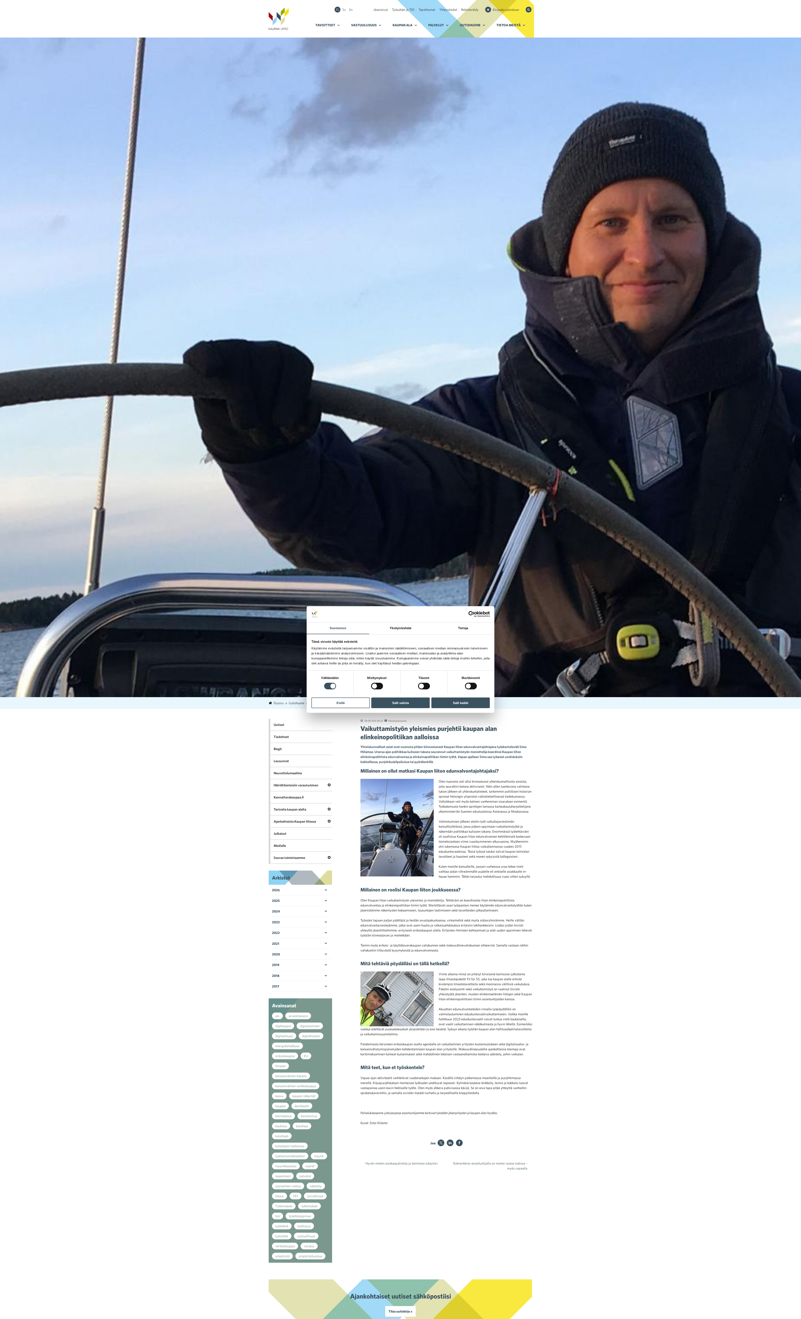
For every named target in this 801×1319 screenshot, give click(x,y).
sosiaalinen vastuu (288, 1186)
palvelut (305, 1176)
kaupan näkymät (303, 1096)
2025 (276, 900)
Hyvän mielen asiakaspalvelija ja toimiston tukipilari (401, 1163)
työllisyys (304, 1226)
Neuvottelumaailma (288, 773)
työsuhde (281, 1236)
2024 (276, 911)
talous (279, 1196)
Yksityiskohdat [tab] (400, 628)
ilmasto (280, 1066)
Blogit (278, 749)
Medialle (280, 845)
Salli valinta (400, 702)
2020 (276, 954)
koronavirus (309, 1116)
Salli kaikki (460, 702)
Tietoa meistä (508, 25)
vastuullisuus (306, 1236)
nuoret (310, 1166)
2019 (275, 965)
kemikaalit (302, 1106)
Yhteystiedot (448, 9)
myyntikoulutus (285, 1166)
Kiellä (340, 702)
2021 (275, 943)
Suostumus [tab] (338, 628)
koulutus (281, 1126)
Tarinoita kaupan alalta (290, 809)
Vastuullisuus (364, 25)
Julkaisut (280, 833)
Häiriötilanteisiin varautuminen (296, 785)
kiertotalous (283, 1116)
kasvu (279, 1096)
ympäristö (282, 1256)
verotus (309, 1246)
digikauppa (283, 1026)
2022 (276, 933)
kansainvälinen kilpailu (291, 1076)
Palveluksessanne (397, 720)
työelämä (281, 1226)
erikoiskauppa (285, 1056)
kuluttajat (281, 1136)
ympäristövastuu (310, 1256)
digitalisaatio (311, 1036)
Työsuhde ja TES (403, 9)
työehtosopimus (300, 1216)
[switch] (377, 686)
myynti (319, 1156)
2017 (275, 986)
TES (295, 1196)
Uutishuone (470, 25)
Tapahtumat (427, 9)
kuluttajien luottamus (289, 1146)
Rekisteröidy (470, 9)
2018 (275, 976)
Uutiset (279, 725)
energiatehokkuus (287, 1046)
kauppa (280, 1106)
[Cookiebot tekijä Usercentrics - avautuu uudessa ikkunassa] (471, 614)
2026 (276, 890)
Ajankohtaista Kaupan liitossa (295, 821)
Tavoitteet (325, 25)
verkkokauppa (285, 1246)
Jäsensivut (380, 9)
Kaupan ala (402, 25)
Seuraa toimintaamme (289, 858)
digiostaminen (310, 1026)
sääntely (316, 1186)
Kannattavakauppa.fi (289, 797)
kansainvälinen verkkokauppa (295, 1086)
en (351, 9)
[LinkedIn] (450, 1143)
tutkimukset (309, 1206)
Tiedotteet (281, 737)
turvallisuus (315, 1196)
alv (277, 1016)
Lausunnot (281, 761)
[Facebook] (459, 1143)
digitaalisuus (284, 1036)
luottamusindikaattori (290, 1156)
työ (277, 1216)
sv (344, 9)
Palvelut (436, 25)
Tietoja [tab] (463, 628)
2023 (276, 922)
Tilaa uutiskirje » (400, 1311)
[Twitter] (441, 1143)
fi (337, 9)
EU (306, 1056)
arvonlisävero (298, 1016)
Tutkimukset (283, 1206)
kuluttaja (302, 1126)
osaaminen (282, 1176)
